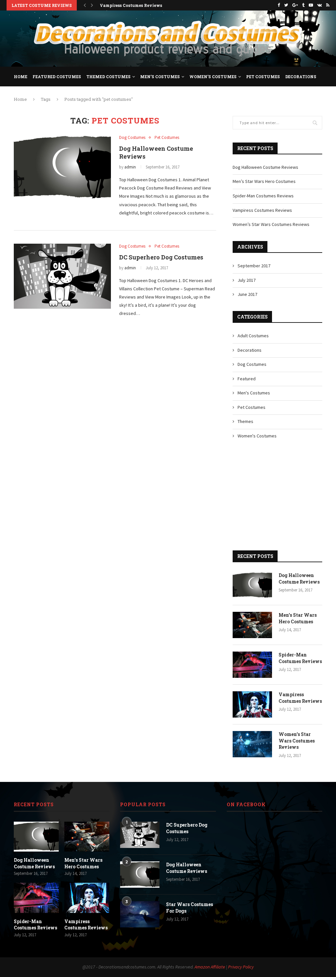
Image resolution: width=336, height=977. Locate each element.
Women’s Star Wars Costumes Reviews (271, 224)
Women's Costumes (257, 436)
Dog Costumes (132, 137)
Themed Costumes (108, 76)
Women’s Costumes (213, 76)
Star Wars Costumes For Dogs (189, 907)
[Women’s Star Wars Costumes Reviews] (252, 744)
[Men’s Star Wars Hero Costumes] (252, 625)
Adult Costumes (253, 336)
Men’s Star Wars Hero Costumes (264, 181)
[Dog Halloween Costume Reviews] (62, 167)
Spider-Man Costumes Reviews (263, 196)
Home (20, 76)
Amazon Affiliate (210, 967)
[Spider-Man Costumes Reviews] (252, 665)
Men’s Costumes (160, 76)
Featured (247, 379)
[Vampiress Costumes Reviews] (252, 704)
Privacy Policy (241, 967)
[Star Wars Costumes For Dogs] (139, 914)
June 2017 (247, 294)
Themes (245, 421)
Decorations (300, 76)
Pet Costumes (263, 76)
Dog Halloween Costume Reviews (265, 167)
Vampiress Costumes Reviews (131, 5)
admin (130, 167)
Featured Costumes (56, 76)
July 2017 (247, 280)
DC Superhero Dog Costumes (161, 257)
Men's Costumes (254, 393)
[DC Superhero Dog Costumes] (62, 276)
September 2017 (254, 266)
